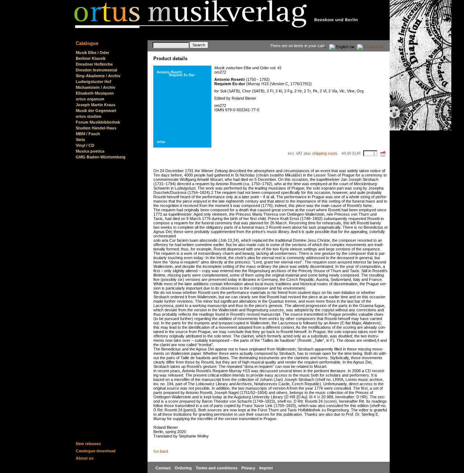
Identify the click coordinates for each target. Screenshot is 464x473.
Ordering (184, 468)
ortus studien (89, 116)
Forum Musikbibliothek (98, 122)
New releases (88, 443)
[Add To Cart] (383, 153)
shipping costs (324, 153)
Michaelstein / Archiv (95, 87)
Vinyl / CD (85, 145)
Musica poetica (90, 151)
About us (85, 458)
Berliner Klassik (90, 58)
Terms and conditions (217, 468)
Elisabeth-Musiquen (95, 93)
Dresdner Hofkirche (94, 64)
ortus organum (90, 99)
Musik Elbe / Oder (92, 52)
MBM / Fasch (88, 134)
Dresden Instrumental (96, 70)
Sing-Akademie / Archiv (98, 76)
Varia (80, 139)
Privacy (248, 468)
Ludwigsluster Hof (93, 81)
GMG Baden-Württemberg (100, 157)
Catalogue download (96, 451)
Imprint (266, 468)
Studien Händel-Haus (96, 128)
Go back (161, 451)
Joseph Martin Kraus (95, 105)
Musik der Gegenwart (96, 110)
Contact (164, 468)
